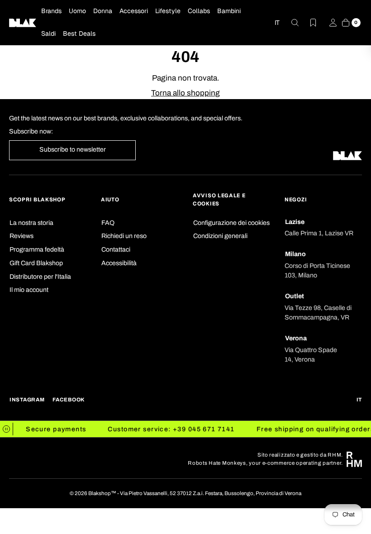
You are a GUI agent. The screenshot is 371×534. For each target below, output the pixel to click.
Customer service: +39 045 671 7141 (168, 429)
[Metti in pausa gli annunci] (6, 429)
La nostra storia (31, 222)
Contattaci (115, 249)
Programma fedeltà (37, 249)
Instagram (27, 399)
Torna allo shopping (185, 93)
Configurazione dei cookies (231, 222)
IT (277, 23)
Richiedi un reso (124, 236)
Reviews (21, 236)
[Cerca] (290, 22)
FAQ (107, 222)
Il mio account (29, 289)
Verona (296, 338)
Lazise (294, 222)
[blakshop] (22, 22)
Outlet (294, 296)
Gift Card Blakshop (36, 263)
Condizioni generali (220, 236)
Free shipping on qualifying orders (312, 429)
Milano (295, 254)
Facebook (68, 399)
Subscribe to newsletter (72, 149)
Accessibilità (119, 263)
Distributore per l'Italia (40, 276)
